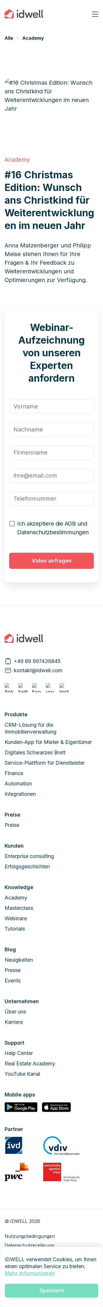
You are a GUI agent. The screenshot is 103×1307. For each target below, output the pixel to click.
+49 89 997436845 (37, 661)
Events (13, 981)
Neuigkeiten (19, 960)
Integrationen (20, 794)
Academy (33, 38)
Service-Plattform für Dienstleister (45, 763)
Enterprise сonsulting (29, 856)
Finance (14, 773)
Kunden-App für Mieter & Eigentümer (48, 742)
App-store (56, 1107)
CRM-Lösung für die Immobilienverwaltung (30, 728)
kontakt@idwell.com (38, 670)
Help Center (19, 1053)
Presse (13, 970)
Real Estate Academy (30, 1063)
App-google (21, 1107)
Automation (18, 784)
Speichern (51, 1290)
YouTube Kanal (22, 1074)
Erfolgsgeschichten (27, 866)
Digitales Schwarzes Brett (35, 752)
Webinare (16, 918)
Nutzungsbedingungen (30, 1236)
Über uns (15, 1012)
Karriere (14, 1022)
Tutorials (15, 929)
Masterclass (19, 908)
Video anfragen (52, 561)
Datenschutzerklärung (29, 1245)
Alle (9, 38)
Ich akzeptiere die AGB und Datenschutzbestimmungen (53, 528)
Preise (12, 825)
